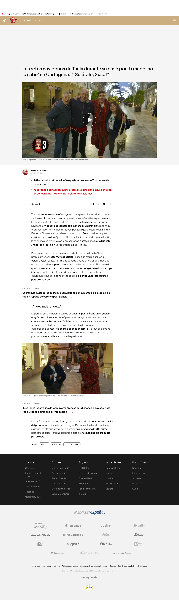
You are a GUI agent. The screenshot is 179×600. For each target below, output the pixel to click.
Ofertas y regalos (60, 473)
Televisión (44, 444)
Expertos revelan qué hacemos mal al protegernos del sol (84, 14)
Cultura (136, 488)
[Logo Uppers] (73, 544)
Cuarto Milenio (86, 478)
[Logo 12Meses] (138, 544)
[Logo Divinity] (139, 525)
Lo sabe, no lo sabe (38, 170)
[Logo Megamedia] (90, 578)
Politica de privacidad (70, 566)
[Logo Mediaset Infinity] (40, 525)
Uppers (109, 488)
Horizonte (84, 483)
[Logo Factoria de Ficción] (73, 535)
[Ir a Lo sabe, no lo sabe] (13, 20)
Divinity (109, 478)
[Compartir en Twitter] (98, 204)
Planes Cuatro (59, 478)
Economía (137, 483)
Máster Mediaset (33, 496)
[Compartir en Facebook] (110, 204)
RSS (136, 566)
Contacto (143, 566)
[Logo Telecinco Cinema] (106, 544)
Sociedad (137, 478)
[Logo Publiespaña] (89, 553)
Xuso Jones (56, 444)
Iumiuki (82, 493)
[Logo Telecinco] (73, 525)
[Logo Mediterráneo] (122, 553)
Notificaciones (32, 486)
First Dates (84, 467)
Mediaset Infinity (113, 467)
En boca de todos (88, 473)
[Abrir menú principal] (174, 20)
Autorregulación (33, 481)
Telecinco (110, 473)
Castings (29, 491)
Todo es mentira (87, 488)
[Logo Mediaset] (89, 513)
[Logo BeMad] (40, 544)
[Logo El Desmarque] (40, 535)
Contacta (30, 467)
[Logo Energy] (138, 535)
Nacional (136, 467)
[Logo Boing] (106, 535)
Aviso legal (36, 566)
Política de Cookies (109, 566)
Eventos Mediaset (61, 488)
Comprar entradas (61, 467)
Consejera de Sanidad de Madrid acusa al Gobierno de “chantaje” (29, 14)
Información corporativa (51, 566)
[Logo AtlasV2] (56, 553)
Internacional (138, 473)
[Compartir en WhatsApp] (92, 204)
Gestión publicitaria (125, 566)
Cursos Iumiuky (59, 483)
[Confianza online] (89, 590)
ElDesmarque (112, 483)
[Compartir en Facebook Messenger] (104, 204)
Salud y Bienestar (60, 493)
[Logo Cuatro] (106, 525)
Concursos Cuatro (72, 444)
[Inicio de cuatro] (4, 20)
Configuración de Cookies (90, 566)
